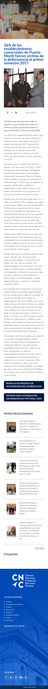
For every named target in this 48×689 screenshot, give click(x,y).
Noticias (8, 617)
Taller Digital (40, 687)
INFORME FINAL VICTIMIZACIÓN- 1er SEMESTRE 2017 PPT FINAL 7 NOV (24, 397)
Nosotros (8, 601)
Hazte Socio (9, 620)
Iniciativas (9, 612)
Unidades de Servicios (12, 615)
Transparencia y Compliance (14, 604)
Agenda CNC (10, 609)
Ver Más (39, 548)
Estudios (8, 607)
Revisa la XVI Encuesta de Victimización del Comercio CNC (24, 385)
